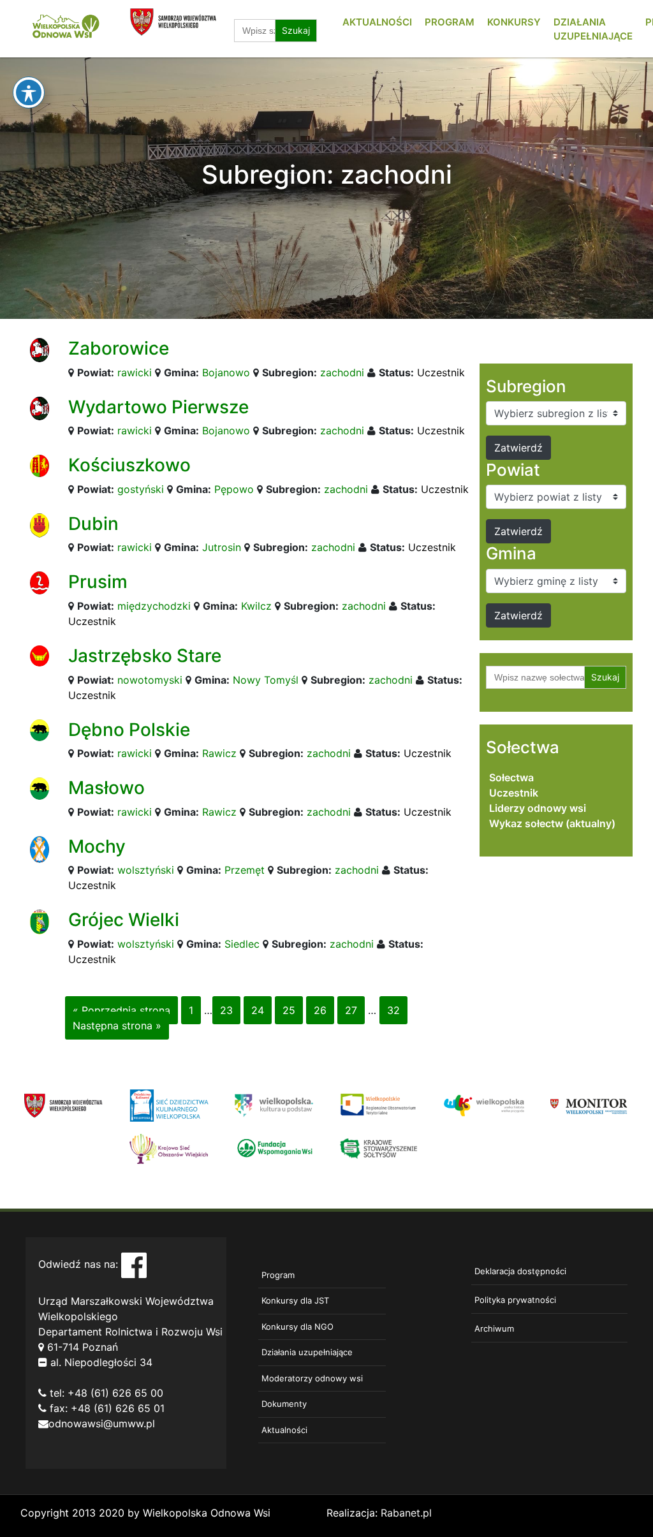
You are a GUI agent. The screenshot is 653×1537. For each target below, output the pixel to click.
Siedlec (242, 944)
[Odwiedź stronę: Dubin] (39, 524)
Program (449, 22)
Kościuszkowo (129, 465)
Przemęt (244, 870)
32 (393, 1010)
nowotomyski (149, 679)
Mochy (97, 846)
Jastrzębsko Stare (144, 655)
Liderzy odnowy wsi (537, 808)
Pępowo (234, 489)
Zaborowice (118, 348)
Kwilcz (256, 605)
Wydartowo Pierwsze (158, 407)
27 (351, 1010)
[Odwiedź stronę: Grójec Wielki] (39, 921)
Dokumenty (284, 1404)
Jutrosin (221, 547)
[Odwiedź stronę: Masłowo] (39, 787)
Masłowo (106, 787)
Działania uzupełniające (307, 1352)
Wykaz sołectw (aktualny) (552, 823)
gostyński (140, 489)
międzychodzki (154, 605)
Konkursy (514, 22)
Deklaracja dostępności (520, 1271)
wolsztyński (145, 870)
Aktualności (377, 22)
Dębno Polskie (129, 729)
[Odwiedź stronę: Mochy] (39, 848)
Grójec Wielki (123, 919)
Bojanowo (226, 372)
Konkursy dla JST (295, 1300)
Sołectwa (511, 777)
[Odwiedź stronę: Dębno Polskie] (39, 729)
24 (257, 1010)
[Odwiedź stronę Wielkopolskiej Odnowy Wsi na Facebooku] (134, 1264)
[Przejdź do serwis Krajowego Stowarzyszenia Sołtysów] (379, 1148)
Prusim (98, 581)
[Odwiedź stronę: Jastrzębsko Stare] (39, 655)
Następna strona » (117, 1025)
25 (288, 1010)
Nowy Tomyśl (265, 679)
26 (320, 1010)
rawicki (134, 372)
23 (226, 1010)
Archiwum (494, 1328)
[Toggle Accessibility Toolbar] (28, 92)
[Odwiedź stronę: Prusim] (39, 582)
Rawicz (219, 753)
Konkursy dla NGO (297, 1326)
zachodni (342, 372)
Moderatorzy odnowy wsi (312, 1378)
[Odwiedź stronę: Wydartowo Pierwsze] (39, 407)
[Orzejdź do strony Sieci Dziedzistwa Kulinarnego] (169, 1104)
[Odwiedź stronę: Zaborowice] (39, 348)
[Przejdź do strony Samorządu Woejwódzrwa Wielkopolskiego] (63, 1104)
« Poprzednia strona (121, 1010)
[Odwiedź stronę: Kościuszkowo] (39, 465)
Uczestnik (441, 372)
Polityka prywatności (515, 1300)
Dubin (93, 523)
